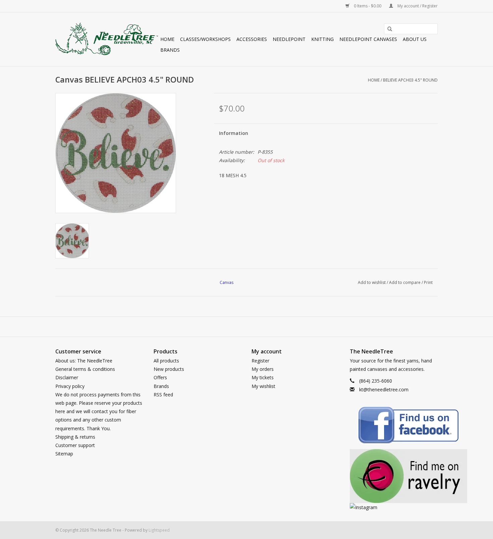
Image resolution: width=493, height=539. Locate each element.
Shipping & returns (75, 437)
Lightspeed (159, 530)
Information (233, 133)
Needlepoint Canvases (368, 39)
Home (167, 39)
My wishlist (263, 386)
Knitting (322, 39)
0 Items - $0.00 (367, 6)
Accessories (251, 39)
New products (169, 369)
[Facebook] (394, 426)
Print (428, 282)
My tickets (263, 377)
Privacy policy (70, 386)
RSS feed (163, 394)
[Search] (387, 29)
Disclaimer (66, 377)
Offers (160, 377)
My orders (263, 369)
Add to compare (405, 282)
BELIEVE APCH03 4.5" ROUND (410, 80)
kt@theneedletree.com (383, 389)
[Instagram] (394, 507)
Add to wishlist (372, 282)
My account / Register (417, 6)
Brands (170, 50)
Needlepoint (289, 39)
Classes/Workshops (205, 39)
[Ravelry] (394, 476)
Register (260, 360)
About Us (415, 39)
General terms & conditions (85, 369)
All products (166, 360)
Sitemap (64, 453)
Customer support (75, 445)
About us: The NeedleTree (83, 360)
